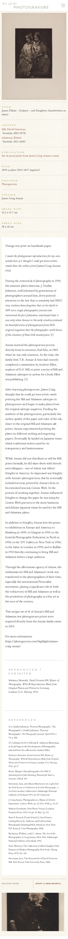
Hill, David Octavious (13, 129)
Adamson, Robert (11, 138)
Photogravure (9, 184)
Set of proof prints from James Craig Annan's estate (30, 156)
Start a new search (48, 883)
